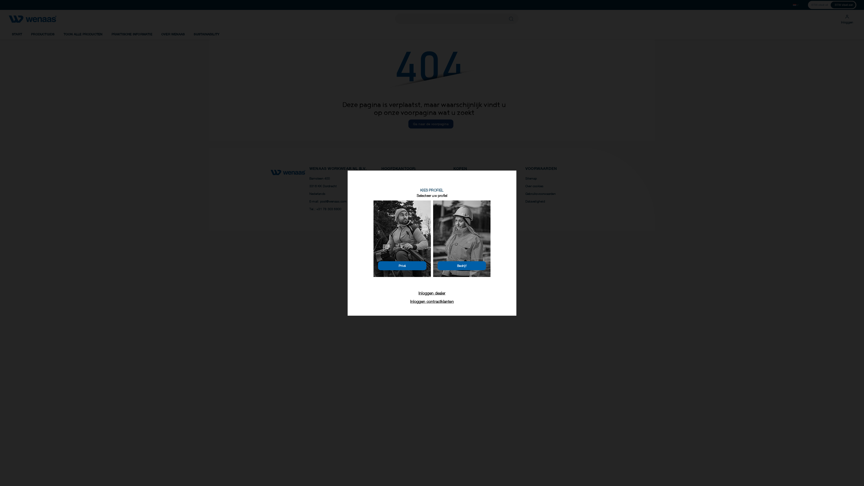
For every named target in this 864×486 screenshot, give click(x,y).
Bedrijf (462, 266)
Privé (402, 266)
